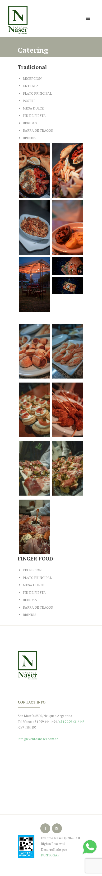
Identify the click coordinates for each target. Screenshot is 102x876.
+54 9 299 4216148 (71, 721)
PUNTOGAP (50, 855)
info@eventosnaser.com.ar (38, 739)
